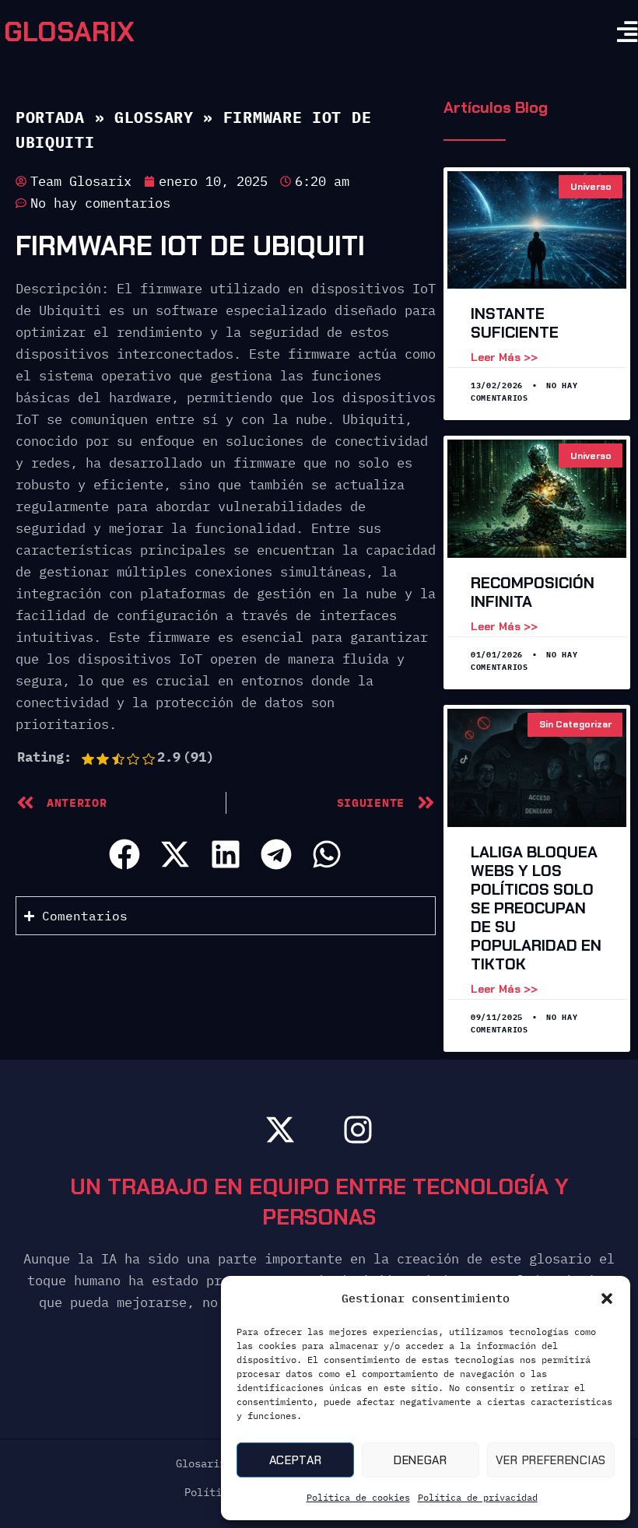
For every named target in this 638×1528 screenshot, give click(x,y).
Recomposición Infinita (532, 592)
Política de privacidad (478, 1497)
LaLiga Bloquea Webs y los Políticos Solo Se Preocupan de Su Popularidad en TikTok (536, 908)
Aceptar (295, 1460)
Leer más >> (504, 357)
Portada (50, 117)
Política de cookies (358, 1497)
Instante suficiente (515, 322)
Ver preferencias (551, 1460)
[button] (607, 1298)
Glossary (154, 117)
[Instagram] (357, 1129)
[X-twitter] (280, 1129)
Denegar (420, 1460)
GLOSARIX (69, 32)
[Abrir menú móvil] (627, 32)
